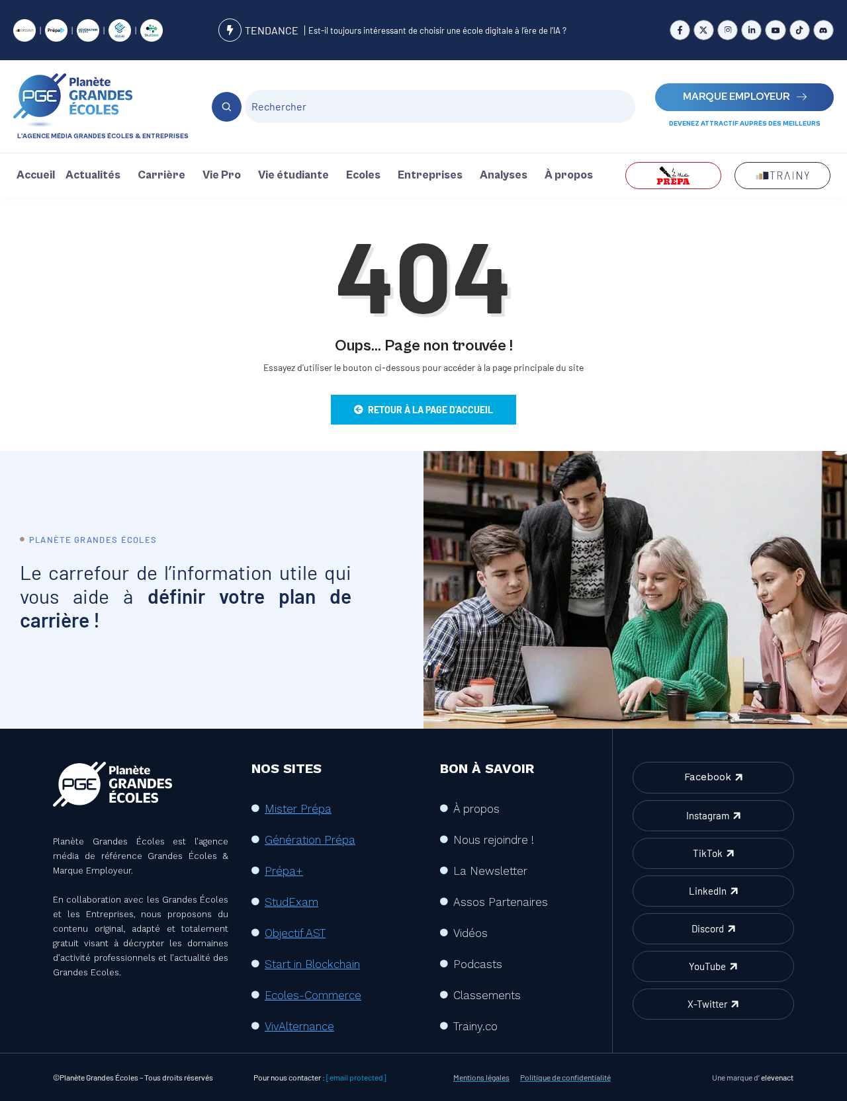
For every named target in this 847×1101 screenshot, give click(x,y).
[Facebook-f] (680, 30)
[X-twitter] (703, 30)
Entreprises (430, 175)
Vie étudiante (293, 175)
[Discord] (823, 30)
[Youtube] (775, 30)
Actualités (93, 175)
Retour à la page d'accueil (430, 409)
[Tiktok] (799, 30)
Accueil (36, 175)
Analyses (503, 175)
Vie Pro (221, 175)
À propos (569, 175)
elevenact (777, 1077)
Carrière (161, 175)
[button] (96, 175)
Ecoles (363, 175)
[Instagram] (727, 30)
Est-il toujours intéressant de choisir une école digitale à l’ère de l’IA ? (437, 30)
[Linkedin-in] (751, 30)
